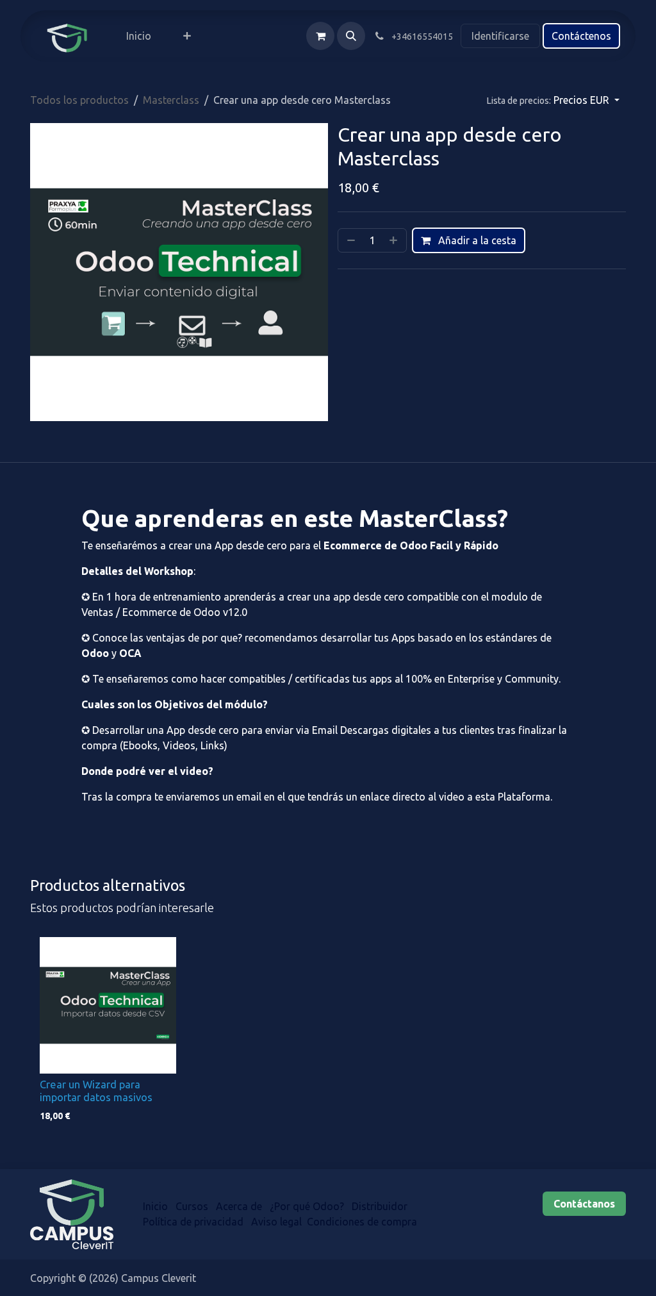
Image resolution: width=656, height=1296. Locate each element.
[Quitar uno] (349, 240)
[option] (328, 1032)
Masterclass (171, 100)
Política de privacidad (193, 1221)
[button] (351, 36)
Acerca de (239, 1206)
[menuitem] (139, 36)
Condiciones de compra (362, 1221)
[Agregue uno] (394, 240)
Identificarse (500, 36)
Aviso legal (276, 1221)
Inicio (155, 1206)
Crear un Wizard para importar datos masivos (96, 1091)
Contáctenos (581, 36)
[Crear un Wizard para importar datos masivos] (108, 1005)
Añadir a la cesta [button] (476, 240)
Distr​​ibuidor (381, 1206)
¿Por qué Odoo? (307, 1206)
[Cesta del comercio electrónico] (320, 36)
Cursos (192, 1206)
